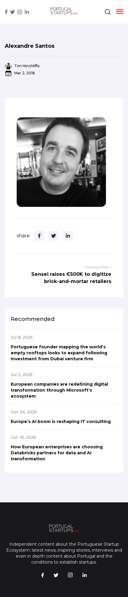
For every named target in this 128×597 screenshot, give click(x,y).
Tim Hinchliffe (27, 66)
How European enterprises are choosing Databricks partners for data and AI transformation (57, 452)
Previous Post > (98, 267)
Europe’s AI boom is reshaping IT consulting (61, 421)
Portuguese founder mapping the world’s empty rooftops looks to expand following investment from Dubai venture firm (59, 352)
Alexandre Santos (29, 46)
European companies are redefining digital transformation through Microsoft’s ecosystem (59, 390)
